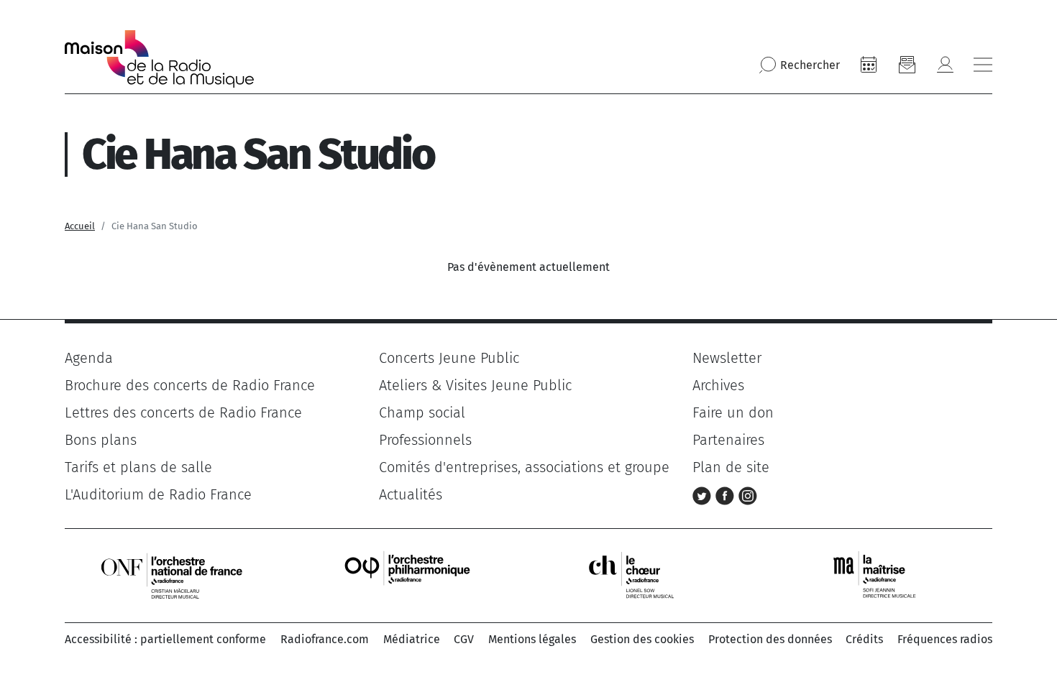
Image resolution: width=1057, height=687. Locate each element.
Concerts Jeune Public (449, 357)
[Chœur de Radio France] (646, 574)
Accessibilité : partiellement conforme (165, 639)
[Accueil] (159, 59)
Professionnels (425, 439)
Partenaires (728, 439)
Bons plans (101, 439)
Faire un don (733, 412)
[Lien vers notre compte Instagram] (747, 494)
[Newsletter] (906, 65)
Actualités (410, 494)
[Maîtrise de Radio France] (884, 574)
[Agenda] (868, 65)
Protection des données (770, 639)
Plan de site (730, 467)
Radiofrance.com (324, 639)
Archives (718, 385)
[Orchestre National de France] (171, 574)
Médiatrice (411, 639)
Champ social (422, 412)
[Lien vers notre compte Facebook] (726, 494)
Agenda (89, 357)
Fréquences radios (944, 639)
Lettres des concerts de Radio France (183, 412)
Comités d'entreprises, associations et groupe (524, 467)
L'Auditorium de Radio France (158, 494)
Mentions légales (532, 639)
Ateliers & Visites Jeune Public (475, 385)
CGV (464, 639)
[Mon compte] (944, 65)
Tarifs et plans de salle (138, 467)
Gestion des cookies (642, 639)
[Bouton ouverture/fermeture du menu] (983, 64)
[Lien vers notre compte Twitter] (703, 494)
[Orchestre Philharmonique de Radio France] (409, 574)
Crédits (864, 639)
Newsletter (726, 357)
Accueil (80, 226)
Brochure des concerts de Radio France (190, 385)
